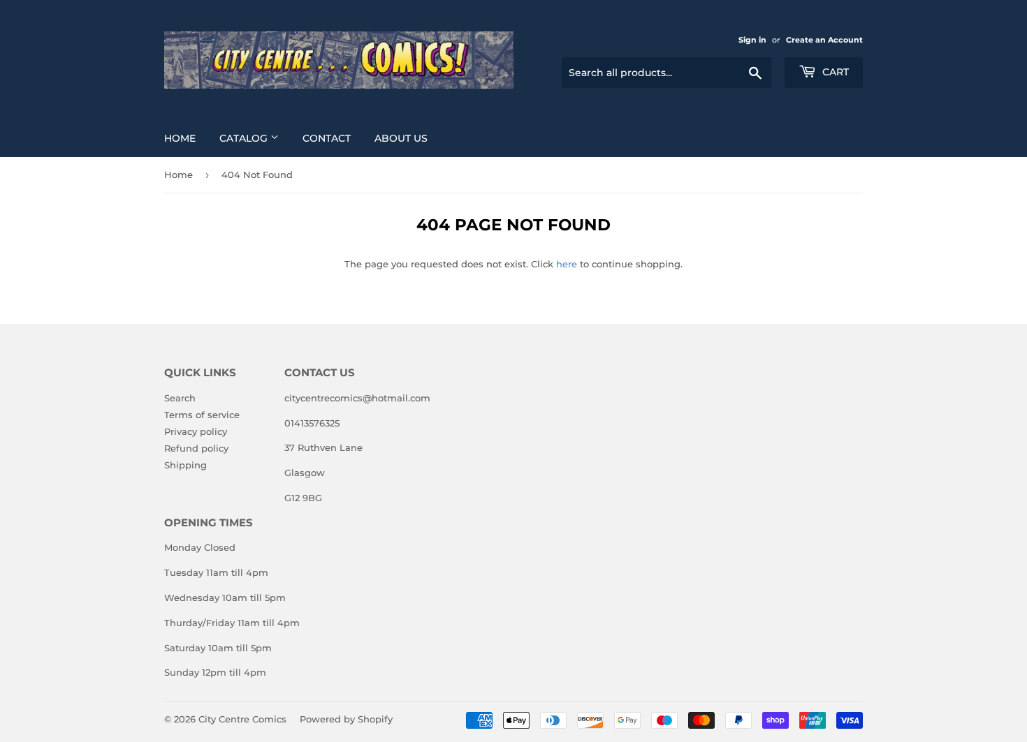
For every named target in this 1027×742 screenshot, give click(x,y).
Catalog (244, 138)
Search (180, 397)
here (566, 263)
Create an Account (824, 40)
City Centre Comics (242, 719)
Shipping (185, 464)
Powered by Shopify (346, 719)
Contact (327, 138)
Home (180, 138)
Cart (834, 72)
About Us (401, 138)
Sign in (752, 40)
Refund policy (196, 448)
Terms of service (202, 414)
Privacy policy (195, 431)
